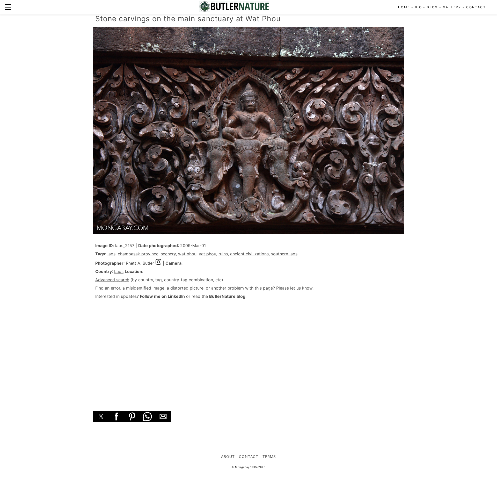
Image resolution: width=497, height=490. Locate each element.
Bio (418, 7)
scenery (168, 253)
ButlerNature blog (227, 296)
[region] (248, 349)
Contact (476, 7)
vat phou (207, 253)
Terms (269, 456)
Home (404, 7)
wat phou (187, 253)
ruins (223, 253)
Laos (118, 271)
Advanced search (112, 279)
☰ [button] (8, 7)
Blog (432, 7)
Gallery (452, 7)
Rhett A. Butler (140, 263)
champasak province (138, 253)
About (228, 456)
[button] (101, 416)
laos (111, 253)
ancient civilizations (249, 253)
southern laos (284, 253)
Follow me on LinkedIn (162, 296)
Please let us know (294, 288)
